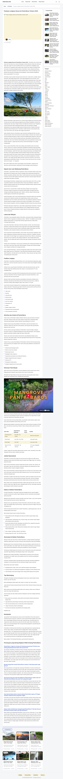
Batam (46, 84)
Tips (46, 110)
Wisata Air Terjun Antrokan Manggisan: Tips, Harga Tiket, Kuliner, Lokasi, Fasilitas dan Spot (54, 51)
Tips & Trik (47, 111)
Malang (46, 92)
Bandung (47, 82)
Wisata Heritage (48, 124)
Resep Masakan (48, 108)
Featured (46, 72)
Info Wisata (10, 6)
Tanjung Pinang (48, 100)
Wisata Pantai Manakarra (12, 547)
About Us (42, 775)
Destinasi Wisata (48, 70)
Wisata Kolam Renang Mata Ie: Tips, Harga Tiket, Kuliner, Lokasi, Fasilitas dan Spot (54, 29)
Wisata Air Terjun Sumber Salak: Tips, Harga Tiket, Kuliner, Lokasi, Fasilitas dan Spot (54, 45)
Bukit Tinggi (47, 86)
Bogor (46, 85)
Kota (46, 78)
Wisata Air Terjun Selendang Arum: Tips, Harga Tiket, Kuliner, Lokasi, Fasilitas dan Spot (54, 40)
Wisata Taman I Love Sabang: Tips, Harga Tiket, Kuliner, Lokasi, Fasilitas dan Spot (53, 35)
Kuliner (46, 101)
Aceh (46, 79)
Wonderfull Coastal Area (30, 203)
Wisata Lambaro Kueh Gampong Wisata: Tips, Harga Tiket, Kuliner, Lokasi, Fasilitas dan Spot (54, 24)
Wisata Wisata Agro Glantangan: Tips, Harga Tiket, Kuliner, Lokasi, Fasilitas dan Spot (54, 56)
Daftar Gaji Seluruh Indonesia (13, 178)
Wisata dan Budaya (49, 123)
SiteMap (20, 775)
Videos (46, 117)
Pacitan (46, 95)
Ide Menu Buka (22, 239)
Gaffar (9, 39)
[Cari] (59, 2)
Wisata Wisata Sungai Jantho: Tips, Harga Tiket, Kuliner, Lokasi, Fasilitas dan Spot (54, 15)
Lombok (46, 91)
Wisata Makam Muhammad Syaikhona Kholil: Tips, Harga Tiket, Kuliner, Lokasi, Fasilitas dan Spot (54, 61)
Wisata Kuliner (41, 1)
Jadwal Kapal (47, 76)
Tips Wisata (47, 114)
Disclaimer (36, 775)
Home (22, 1)
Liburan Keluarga (48, 102)
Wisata (46, 118)
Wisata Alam (27, 1)
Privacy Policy (28, 775)
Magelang (47, 104)
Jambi (46, 88)
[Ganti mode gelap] (56, 2)
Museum (46, 107)
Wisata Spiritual (48, 126)
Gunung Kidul (47, 73)
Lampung (47, 89)
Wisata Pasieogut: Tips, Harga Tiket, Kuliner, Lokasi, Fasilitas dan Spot (22, 743)
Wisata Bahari (34, 1)
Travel (46, 116)
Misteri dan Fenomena (49, 105)
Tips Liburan (47, 113)
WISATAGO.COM (7, 1)
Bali (45, 81)
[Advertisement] (22, 52)
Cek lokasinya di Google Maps (15, 636)
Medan (46, 94)
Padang (46, 97)
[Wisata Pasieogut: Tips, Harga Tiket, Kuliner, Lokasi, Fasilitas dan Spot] (47, 19)
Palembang (47, 98)
